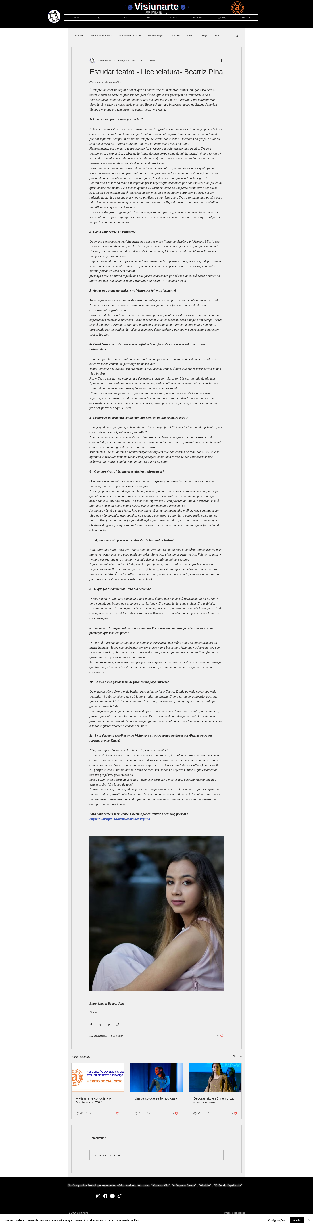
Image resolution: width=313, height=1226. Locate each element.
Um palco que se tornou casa (156, 1098)
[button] (125, 17)
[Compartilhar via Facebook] (91, 1024)
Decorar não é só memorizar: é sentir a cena (214, 1100)
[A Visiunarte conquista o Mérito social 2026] (98, 1077)
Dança (204, 35)
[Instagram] (98, 1196)
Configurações (276, 1220)
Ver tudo (237, 1056)
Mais (217, 35)
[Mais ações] (221, 60)
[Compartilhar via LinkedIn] (109, 1024)
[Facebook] (105, 1196)
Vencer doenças (155, 35)
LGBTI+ (175, 35)
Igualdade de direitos (101, 35)
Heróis (190, 35)
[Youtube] (112, 1196)
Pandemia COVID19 (130, 35)
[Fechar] (308, 1220)
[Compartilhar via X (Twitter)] (100, 1024)
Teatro (93, 1012)
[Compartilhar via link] (118, 1024)
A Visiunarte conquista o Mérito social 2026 (93, 1100)
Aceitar (297, 1220)
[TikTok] (119, 1196)
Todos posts (77, 35)
